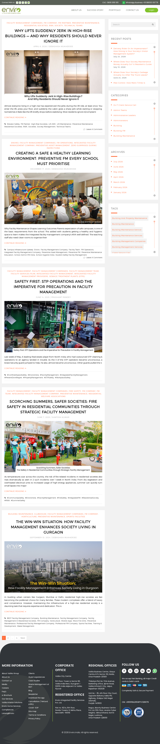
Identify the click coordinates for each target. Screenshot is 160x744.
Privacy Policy (34, 718)
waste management (25, 626)
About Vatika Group (10, 673)
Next (23, 638)
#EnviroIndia (33, 375)
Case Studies (34, 680)
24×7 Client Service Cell (125, 105)
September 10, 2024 (40, 537)
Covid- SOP (33, 707)
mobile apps (66, 621)
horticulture (29, 516)
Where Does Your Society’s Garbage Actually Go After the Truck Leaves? (131, 73)
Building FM (119, 131)
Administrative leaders (125, 115)
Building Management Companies (129, 241)
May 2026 (118, 172)
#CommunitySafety (15, 498)
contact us (132, 10)
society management (46, 127)
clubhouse (40, 514)
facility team (74, 250)
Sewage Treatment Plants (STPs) (67, 276)
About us (76, 10)
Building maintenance (49, 618)
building (118, 126)
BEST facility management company (23, 618)
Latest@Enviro (8, 713)
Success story (95, 10)
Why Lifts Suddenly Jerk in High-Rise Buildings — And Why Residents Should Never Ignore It (53, 36)
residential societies (36, 25)
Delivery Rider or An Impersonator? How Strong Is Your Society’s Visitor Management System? (131, 51)
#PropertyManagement (33, 377)
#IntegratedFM (74, 498)
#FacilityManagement (49, 375)
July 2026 (118, 162)
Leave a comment (94, 129)
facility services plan (23, 274)
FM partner (64, 23)
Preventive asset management (53, 145)
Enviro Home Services (11, 706)
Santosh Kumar (60, 417)
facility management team (84, 271)
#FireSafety (62, 498)
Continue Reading (14, 117)
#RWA (7, 500)
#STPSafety (49, 377)
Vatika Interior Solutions (12, 702)
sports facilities (75, 516)
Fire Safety (75, 391)
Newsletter (33, 694)
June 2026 (119, 167)
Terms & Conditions (37, 715)
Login (151, 10)
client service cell (121, 253)
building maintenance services (127, 235)
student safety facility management (71, 255)
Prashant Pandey (61, 297)
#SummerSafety (18, 500)
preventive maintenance (85, 23)
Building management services (127, 247)
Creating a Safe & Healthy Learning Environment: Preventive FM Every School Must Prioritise (53, 158)
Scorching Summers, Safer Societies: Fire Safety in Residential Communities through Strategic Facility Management (53, 406)
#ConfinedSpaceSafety (17, 375)
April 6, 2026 (40, 46)
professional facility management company (35, 623)
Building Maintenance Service (126, 230)
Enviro (15, 143)
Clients (31, 673)
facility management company (54, 250)
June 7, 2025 (44, 417)
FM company (50, 23)
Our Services (7, 699)
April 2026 (119, 177)
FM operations (65, 143)
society (59, 25)
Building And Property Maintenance (129, 218)
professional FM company (66, 623)
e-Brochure (7, 695)
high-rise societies (39, 124)
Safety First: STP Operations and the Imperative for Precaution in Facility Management (53, 286)
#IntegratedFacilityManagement (73, 375)
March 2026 (119, 182)
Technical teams (73, 25)
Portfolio (114, 10)
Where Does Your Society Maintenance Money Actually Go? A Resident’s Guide (133, 63)
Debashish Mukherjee (61, 46)
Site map (32, 711)
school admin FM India (24, 255)
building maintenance (20, 514)
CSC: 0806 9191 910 (110, 2)
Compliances (8, 709)
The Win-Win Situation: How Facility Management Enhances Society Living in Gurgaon (53, 527)
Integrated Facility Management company (35, 394)
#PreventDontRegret (13, 377)
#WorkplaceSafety (62, 377)
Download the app (36, 698)
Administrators (121, 120)
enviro (37, 250)
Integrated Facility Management (54, 274)
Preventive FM (74, 252)
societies (32, 127)
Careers (5, 688)
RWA (51, 25)
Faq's (4, 691)
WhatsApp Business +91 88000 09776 (141, 2)
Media (4, 684)
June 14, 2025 (43, 297)
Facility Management (19, 271)
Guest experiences (36, 677)
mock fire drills (79, 621)
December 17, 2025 (40, 169)
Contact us (7, 680)
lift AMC (52, 124)
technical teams (63, 127)
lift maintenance (64, 124)
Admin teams (120, 110)
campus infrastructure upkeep (20, 250)
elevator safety (13, 124)
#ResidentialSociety (90, 498)
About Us (6, 677)
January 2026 (120, 192)
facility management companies (25, 23)
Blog (30, 690)
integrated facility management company (22, 252)
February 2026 (120, 187)
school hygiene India (45, 255)
